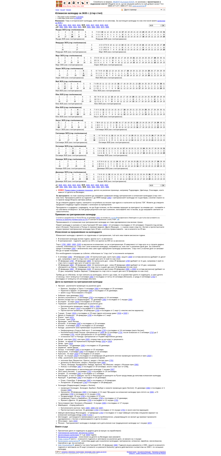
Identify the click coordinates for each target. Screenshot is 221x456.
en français (78, 18)
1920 (125, 313)
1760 (85, 382)
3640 (106, 25)
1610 (78, 308)
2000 (134, 269)
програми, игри (90, 452)
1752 (153, 277)
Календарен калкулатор (68, 441)
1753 (101, 413)
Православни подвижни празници (79, 190)
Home (57, 9)
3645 (89, 27)
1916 (77, 302)
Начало (68, 9)
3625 (79, 27)
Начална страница (159, 452)
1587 (79, 373)
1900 (74, 244)
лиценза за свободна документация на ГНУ (72, 219)
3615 (75, 27)
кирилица (71, 452)
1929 (87, 339)
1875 (72, 317)
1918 (73, 319)
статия (112, 218)
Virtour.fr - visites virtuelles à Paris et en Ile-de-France (147, 453)
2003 (98, 218)
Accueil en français (144, 452)
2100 (79, 244)
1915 (104, 341)
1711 (90, 415)
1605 (102, 332)
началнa (65, 452)
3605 (70, 27)
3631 (65, 25)
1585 (98, 306)
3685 (107, 27)
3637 (92, 25)
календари (80, 452)
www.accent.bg (138, 6)
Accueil (62, 9)
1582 (109, 198)
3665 (98, 27)
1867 (80, 367)
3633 (74, 25)
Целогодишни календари (68, 435)
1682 (89, 380)
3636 (88, 25)
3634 (78, 25)
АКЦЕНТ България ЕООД (123, 2)
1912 (81, 295)
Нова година (63, 439)
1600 (130, 257)
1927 (112, 369)
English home (131, 452)
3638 (97, 25)
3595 (66, 27)
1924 (74, 313)
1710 (120, 332)
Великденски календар (67, 437)
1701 (98, 394)
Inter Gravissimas (65, 445)
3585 (61, 27)
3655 (93, 27)
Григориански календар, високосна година (76, 433)
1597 (101, 408)
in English (79, 17)
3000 (88, 435)
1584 (152, 392)
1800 (69, 244)
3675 (102, 27)
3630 (60, 25)
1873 (149, 423)
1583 (96, 288)
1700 (64, 244)
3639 (101, 25)
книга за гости (101, 452)
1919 (76, 354)
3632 (69, 25)
